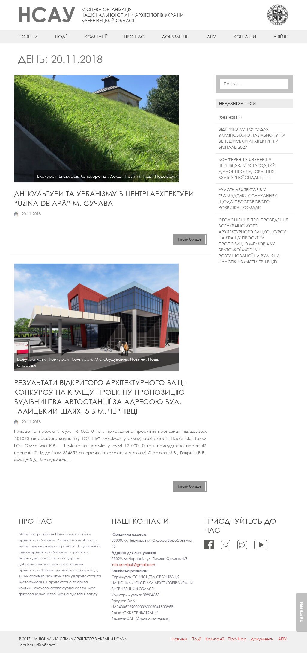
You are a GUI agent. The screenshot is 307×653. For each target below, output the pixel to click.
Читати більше (189, 239)
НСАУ (46, 14)
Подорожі (165, 176)
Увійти (280, 37)
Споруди (26, 365)
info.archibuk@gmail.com (133, 564)
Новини (28, 37)
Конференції (94, 176)
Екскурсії (46, 176)
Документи (175, 37)
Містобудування (111, 359)
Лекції (116, 176)
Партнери (301, 612)
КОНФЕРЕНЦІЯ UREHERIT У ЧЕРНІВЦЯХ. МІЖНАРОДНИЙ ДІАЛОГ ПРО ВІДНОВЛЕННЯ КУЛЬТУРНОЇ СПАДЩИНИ (247, 168)
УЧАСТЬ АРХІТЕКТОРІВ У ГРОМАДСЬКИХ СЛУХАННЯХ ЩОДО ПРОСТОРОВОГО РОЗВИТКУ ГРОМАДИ (248, 198)
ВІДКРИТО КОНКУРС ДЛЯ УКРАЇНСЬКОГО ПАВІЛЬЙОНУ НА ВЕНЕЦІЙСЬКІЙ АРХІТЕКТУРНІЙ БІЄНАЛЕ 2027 (252, 138)
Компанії (95, 37)
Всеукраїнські (31, 359)
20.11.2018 (31, 213)
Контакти (245, 37)
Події (61, 37)
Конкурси (59, 359)
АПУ (211, 37)
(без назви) (230, 117)
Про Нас (134, 37)
